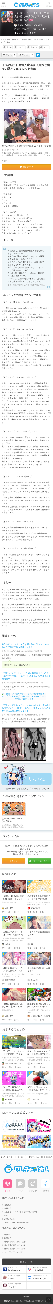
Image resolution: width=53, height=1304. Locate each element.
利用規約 (7, 1208)
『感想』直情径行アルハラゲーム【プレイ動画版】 (13, 1006)
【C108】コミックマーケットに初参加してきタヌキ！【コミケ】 (14, 1054)
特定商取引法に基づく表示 (14, 1242)
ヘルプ (7, 1215)
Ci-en (15, 1277)
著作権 (7, 1234)
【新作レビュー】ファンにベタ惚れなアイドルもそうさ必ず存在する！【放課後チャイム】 (13, 971)
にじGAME (40, 1269)
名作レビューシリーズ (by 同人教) (12, 820)
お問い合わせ (9, 1219)
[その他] (42, 55)
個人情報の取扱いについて (14, 1245)
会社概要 (7, 1205)
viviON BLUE (40, 1277)
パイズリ (21, 47)
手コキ (9, 47)
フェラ (46, 47)
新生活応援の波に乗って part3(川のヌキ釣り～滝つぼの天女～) (38, 1006)
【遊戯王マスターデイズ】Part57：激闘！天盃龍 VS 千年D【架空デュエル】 (13, 935)
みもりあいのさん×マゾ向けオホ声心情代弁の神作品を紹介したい (38, 1054)
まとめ (20, 1157)
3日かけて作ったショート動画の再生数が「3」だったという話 (38, 1090)
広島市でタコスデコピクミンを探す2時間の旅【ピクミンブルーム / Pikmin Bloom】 (38, 900)
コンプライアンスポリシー (14, 1252)
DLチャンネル (26, 4)
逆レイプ (34, 47)
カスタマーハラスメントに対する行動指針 (21, 1212)
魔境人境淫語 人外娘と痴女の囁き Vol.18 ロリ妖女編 (26, 146)
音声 (33, 33)
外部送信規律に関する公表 (14, 1249)
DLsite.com (14, 1269)
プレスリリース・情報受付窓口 (16, 1222)
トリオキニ (14, 1285)
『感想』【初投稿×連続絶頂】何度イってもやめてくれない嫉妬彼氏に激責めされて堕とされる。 (13, 900)
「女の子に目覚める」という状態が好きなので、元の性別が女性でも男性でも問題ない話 (13, 1091)
